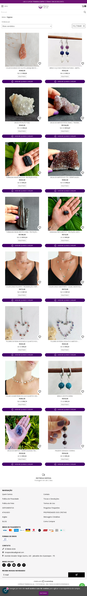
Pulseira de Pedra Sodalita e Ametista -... (65, 341)
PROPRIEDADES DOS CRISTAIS (55, 512)
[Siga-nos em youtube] (14, 565)
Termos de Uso (49, 503)
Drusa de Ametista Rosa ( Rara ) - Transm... (65, 123)
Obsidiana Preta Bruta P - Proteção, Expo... (65, 232)
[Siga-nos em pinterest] (24, 565)
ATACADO (6, 512)
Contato (47, 494)
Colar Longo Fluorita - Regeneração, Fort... (22, 287)
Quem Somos (7, 494)
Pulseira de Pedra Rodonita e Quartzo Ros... (22, 341)
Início (4, 17)
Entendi (43, 593)
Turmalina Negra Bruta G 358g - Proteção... (22, 232)
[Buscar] (84, 12)
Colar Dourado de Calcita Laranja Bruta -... (22, 68)
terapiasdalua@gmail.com (14, 552)
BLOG (4, 521)
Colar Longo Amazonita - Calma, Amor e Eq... (65, 287)
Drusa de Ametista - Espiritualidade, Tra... (22, 451)
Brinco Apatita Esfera (65, 396)
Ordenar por (6, 22)
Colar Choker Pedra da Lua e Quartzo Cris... (22, 396)
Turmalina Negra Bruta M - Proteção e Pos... (22, 177)
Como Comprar (49, 521)
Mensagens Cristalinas (52, 517)
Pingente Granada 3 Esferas (65, 451)
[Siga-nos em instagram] (4, 565)
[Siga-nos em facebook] (9, 565)
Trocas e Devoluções (51, 499)
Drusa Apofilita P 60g (22, 123)
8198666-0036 (10, 549)
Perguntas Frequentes (52, 508)
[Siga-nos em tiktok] (19, 565)
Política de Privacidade (10, 499)
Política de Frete (8, 503)
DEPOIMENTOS (8, 508)
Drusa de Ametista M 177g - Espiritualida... (65, 177)
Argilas (4, 517)
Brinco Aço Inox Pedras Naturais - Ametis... (65, 68)
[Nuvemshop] (43, 582)
